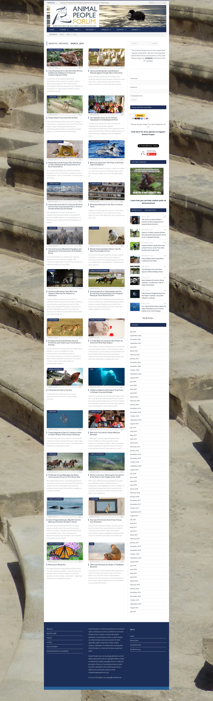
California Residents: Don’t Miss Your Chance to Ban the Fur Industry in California (62, 293)
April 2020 (133, 393)
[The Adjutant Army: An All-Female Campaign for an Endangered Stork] (106, 105)
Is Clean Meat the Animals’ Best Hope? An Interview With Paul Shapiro (106, 342)
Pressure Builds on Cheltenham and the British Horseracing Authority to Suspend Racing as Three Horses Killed (106, 293)
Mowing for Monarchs (57, 565)
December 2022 (135, 339)
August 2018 (134, 470)
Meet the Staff (51, 633)
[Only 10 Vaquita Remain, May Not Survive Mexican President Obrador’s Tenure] (65, 507)
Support (120, 30)
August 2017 (134, 516)
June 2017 (133, 523)
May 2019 (133, 435)
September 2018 (135, 466)
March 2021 (134, 351)
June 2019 (133, 431)
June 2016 (133, 569)
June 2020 (133, 385)
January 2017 (134, 543)
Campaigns (94, 50)
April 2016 (133, 577)
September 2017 (135, 512)
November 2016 (135, 550)
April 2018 (133, 485)
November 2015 (135, 596)
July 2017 (133, 520)
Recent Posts (137, 210)
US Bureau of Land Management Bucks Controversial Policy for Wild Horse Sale (64, 476)
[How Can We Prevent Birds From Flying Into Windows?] (106, 507)
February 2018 (135, 493)
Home (51, 30)
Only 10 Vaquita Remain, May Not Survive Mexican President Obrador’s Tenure (64, 521)
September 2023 (135, 336)
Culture (51, 270)
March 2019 (134, 443)
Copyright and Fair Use (113, 677)
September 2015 (135, 604)
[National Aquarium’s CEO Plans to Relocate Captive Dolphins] (106, 149)
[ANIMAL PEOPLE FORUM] (106, 15)
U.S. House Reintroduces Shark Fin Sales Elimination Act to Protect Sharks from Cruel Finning (154, 308)
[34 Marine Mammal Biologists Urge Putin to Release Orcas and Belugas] (106, 377)
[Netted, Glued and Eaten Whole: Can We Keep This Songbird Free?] (106, 236)
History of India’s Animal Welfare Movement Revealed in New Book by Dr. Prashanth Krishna (85, 3)
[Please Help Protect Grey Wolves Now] (65, 105)
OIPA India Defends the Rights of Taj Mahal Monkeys (107, 566)
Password (133, 87)
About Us (50, 629)
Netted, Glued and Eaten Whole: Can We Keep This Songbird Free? (105, 250)
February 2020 (135, 401)
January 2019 (134, 451)
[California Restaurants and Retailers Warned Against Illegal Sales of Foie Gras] (106, 58)
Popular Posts (150, 210)
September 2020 (135, 374)
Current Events (54, 184)
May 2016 (133, 573)
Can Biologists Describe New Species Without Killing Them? (152, 270)
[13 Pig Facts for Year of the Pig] (65, 377)
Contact (49, 642)
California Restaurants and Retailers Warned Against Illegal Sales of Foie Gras (106, 72)
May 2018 (133, 481)
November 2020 (135, 366)
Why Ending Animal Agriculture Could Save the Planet (153, 259)
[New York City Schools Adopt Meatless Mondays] (106, 419)
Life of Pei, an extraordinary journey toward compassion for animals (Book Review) (153, 221)
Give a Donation (52, 647)
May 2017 (133, 527)
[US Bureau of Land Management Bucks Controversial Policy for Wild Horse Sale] (65, 462)
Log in (132, 636)
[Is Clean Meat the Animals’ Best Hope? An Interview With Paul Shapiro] (106, 328)
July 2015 (133, 612)
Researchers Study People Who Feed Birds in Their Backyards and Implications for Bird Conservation (64, 165)
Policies (49, 638)
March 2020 (134, 397)
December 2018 (135, 454)
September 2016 (135, 558)
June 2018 (133, 477)
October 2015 (134, 600)
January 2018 (134, 497)
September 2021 (135, 343)
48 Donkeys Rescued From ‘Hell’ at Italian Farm (106, 205)
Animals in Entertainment (99, 142)
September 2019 (135, 420)
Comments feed (135, 645)
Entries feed (134, 640)
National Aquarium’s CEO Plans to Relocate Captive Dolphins (107, 164)
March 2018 (134, 489)
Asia (91, 97)
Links (76, 30)
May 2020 (133, 389)
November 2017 (135, 504)
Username (134, 78)
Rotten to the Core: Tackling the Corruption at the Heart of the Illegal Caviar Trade (107, 476)
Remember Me (137, 96)
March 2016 (134, 581)
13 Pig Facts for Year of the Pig (60, 390)
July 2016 (133, 566)
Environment (53, 320)
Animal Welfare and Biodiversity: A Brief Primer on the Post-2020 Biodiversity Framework (153, 247)
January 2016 (134, 589)
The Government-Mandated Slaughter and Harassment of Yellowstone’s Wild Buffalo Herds (65, 251)
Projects (105, 30)
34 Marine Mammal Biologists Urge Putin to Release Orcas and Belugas (106, 391)
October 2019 (134, 416)
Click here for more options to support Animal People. (148, 133)
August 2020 (134, 378)
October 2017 (134, 508)
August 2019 (134, 424)
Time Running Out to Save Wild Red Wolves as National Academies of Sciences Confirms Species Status (65, 73)
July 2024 (133, 332)
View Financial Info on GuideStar (57, 651)
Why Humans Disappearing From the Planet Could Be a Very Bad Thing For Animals (153, 295)
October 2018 (134, 462)
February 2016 (135, 585)
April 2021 (133, 347)
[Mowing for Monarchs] (65, 552)
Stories (63, 30)
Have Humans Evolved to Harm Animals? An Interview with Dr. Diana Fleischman (153, 282)
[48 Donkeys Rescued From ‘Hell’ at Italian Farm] (106, 191)
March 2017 (134, 535)
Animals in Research (55, 50)
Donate (135, 30)
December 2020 (135, 362)
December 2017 (135, 500)
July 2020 (133, 382)
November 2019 (135, 412)
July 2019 (133, 428)
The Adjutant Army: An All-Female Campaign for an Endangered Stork (104, 119)
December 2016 (135, 546)
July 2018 (133, 474)
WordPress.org (135, 649)
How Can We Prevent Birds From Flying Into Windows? (105, 521)
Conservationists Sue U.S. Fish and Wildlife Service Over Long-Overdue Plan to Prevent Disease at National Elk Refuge (65, 206)
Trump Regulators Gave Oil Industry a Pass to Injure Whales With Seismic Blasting (64, 433)
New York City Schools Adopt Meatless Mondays (105, 433)
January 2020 (134, 405)
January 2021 (134, 359)
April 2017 (133, 531)
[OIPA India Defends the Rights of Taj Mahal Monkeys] (106, 552)
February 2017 (135, 539)
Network (90, 30)
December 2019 (135, 408)
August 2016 (134, 562)
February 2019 (135, 447)
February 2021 (135, 355)
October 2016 (134, 554)
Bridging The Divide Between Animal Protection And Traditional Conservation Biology (64, 343)
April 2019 (133, 439)
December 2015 (135, 592)
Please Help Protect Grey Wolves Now (63, 118)
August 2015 (134, 608)
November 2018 (135, 458)
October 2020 (134, 370)
